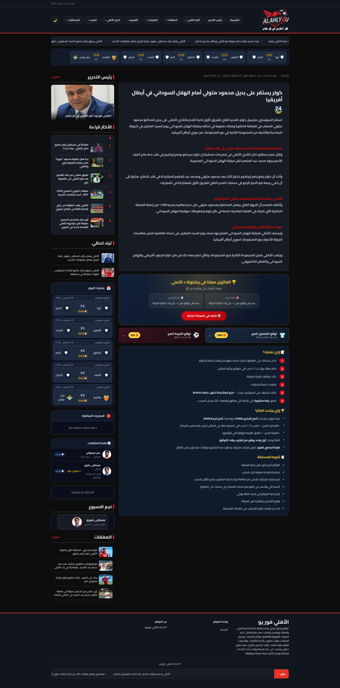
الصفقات (172, 20)
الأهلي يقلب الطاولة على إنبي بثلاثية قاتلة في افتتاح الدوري (72, 207)
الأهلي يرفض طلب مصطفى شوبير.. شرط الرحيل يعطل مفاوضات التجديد (159, 41)
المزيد (93, 20)
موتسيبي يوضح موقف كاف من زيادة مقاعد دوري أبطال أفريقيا (106, 674)
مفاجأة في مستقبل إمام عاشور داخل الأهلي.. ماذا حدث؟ (71, 147)
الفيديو (134, 20)
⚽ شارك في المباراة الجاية (204, 315)
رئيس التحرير (215, 20)
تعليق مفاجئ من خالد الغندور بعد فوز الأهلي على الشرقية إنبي (72, 178)
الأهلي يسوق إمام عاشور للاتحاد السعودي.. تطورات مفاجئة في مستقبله (75, 41)
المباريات (153, 20)
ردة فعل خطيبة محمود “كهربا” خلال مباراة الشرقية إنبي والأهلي (71, 162)
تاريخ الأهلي (113, 20)
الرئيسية (234, 20)
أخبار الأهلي (194, 20)
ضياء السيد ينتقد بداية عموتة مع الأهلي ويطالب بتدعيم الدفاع (238, 41)
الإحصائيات (74, 20)
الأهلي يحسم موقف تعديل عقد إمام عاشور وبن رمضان (176, 674)
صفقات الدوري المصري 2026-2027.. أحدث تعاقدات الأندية (72, 193)
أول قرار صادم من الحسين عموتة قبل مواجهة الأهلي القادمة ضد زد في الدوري (73, 223)
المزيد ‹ (55, 77)
